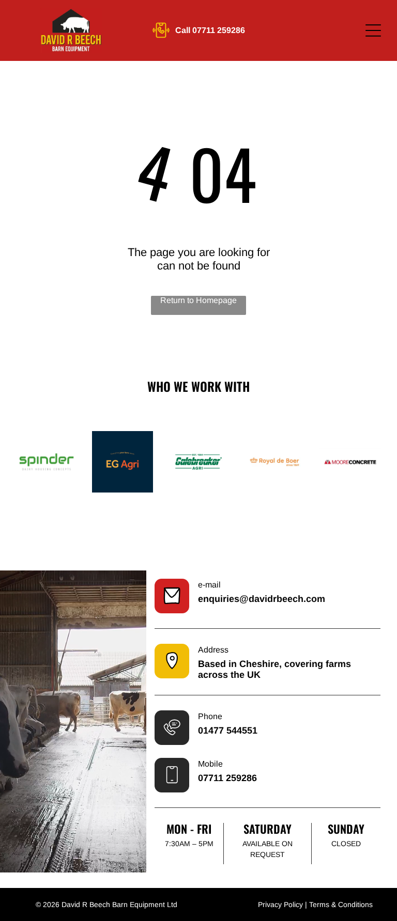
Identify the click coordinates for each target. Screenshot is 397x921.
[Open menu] (373, 30)
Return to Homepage (198, 300)
